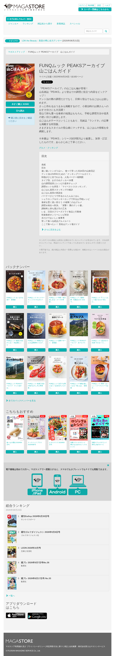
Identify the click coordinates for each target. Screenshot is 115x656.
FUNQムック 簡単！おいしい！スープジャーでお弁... (100, 386)
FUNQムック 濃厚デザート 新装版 (57, 342)
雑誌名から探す (45, 23)
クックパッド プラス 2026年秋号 (35, 443)
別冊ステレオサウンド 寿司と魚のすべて (99, 443)
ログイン (83, 5)
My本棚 (91, 5)
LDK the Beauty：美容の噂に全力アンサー (42, 40)
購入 (15, 307)
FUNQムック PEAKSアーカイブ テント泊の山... (14, 386)
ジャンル (12, 23)
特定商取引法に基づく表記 (57, 646)
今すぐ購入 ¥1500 (20, 104)
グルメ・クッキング (48, 148)
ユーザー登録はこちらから (96, 9)
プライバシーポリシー (36, 646)
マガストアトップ (16, 52)
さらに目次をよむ (52, 229)
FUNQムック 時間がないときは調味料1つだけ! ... (36, 342)
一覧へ (11, 595)
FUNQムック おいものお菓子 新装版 (15, 299)
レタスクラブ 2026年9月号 (57, 443)
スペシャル (75, 23)
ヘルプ (107, 5)
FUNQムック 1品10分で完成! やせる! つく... (100, 342)
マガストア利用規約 (14, 646)
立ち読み (20, 110)
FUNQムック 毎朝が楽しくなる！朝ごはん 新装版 (78, 386)
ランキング (28, 23)
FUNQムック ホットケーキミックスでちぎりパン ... (36, 300)
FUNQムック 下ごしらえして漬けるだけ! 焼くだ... (100, 300)
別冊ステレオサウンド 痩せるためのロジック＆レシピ (78, 444)
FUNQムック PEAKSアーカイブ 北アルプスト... (78, 343)
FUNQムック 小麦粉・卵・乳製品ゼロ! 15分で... (78, 300)
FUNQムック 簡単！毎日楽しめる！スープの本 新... (57, 300)
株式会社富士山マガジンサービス (91, 646)
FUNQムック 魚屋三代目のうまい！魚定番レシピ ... (15, 343)
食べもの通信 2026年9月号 (14, 443)
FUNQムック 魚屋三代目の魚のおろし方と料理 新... (36, 386)
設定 (99, 5)
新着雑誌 (61, 23)
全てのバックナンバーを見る (22, 400)
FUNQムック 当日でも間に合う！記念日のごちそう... (57, 386)
